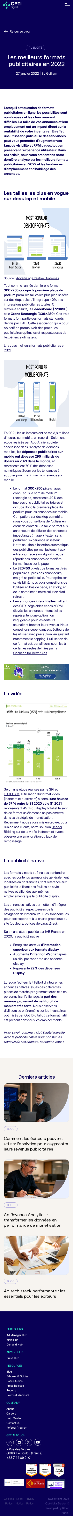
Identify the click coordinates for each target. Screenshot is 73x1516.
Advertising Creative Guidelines (37, 278)
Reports (11, 1390)
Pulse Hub (12, 1358)
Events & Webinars (17, 1395)
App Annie (38, 442)
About (10, 1408)
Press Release (15, 1385)
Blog (9, 1371)
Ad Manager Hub (16, 1335)
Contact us (12, 1422)
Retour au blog (20, 31)
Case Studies (14, 1381)
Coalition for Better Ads (30, 653)
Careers (11, 1413)
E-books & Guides (17, 1376)
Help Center (13, 1418)
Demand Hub (14, 1344)
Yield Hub (12, 1339)
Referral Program (16, 1427)
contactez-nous (51, 1042)
